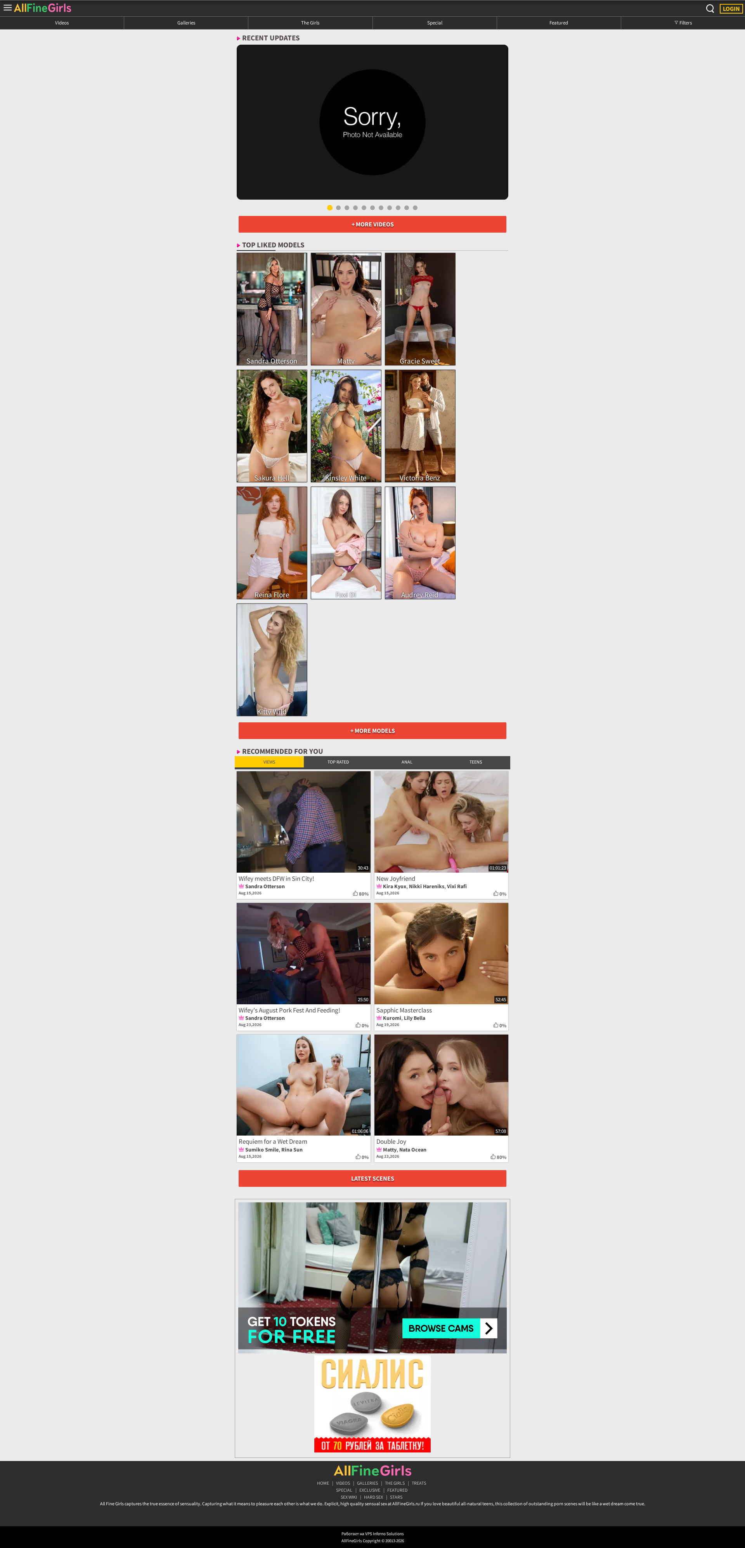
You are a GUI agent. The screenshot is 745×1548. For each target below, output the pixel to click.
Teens (476, 762)
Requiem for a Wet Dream (273, 1141)
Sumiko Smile (262, 1149)
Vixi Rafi (457, 886)
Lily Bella (414, 1017)
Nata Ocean (412, 1149)
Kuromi (392, 1017)
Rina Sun (292, 1149)
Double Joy (391, 1141)
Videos (62, 22)
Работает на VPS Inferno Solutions (372, 1533)
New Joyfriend (395, 878)
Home (323, 1483)
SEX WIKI (349, 1497)
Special (434, 22)
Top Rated (338, 762)
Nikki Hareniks (426, 886)
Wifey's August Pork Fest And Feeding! (289, 1010)
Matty (390, 1149)
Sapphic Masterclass (404, 1010)
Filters (685, 22)
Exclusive (369, 1490)
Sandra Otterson (265, 886)
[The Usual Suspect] (372, 122)
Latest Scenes (372, 1178)
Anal (407, 762)
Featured (558, 22)
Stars (396, 1497)
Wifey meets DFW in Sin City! (276, 878)
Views (269, 762)
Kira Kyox (394, 886)
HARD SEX (373, 1497)
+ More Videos (373, 224)
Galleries (186, 22)
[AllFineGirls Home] (372, 1470)
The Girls (310, 22)
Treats (419, 1483)
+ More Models (372, 730)
